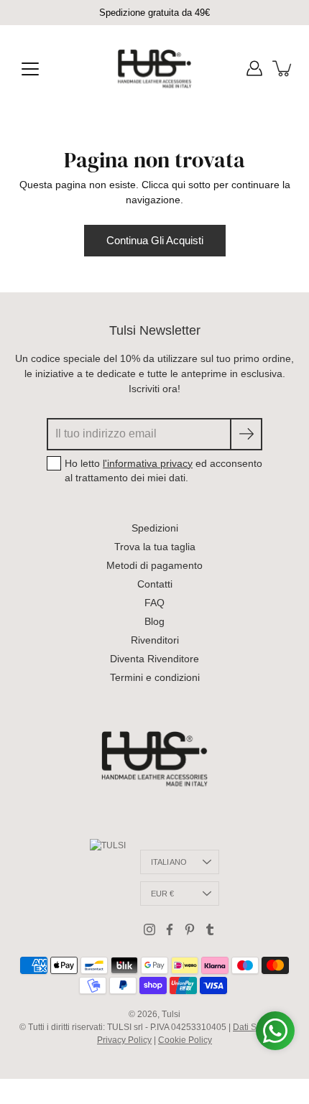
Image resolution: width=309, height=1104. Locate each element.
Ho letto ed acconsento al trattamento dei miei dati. (163, 470)
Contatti (154, 584)
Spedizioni (155, 528)
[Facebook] (169, 929)
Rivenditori (155, 640)
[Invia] (246, 434)
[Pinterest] (189, 929)
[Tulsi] (155, 68)
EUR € (163, 893)
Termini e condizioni (155, 677)
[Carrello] (283, 68)
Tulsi (171, 1014)
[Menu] (30, 69)
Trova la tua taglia (154, 546)
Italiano (169, 862)
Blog (154, 621)
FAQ (154, 602)
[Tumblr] (209, 929)
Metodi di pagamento (154, 565)
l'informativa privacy (148, 463)
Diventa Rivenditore (154, 658)
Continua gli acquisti (154, 240)
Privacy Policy (124, 1040)
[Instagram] (149, 929)
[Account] (254, 68)
